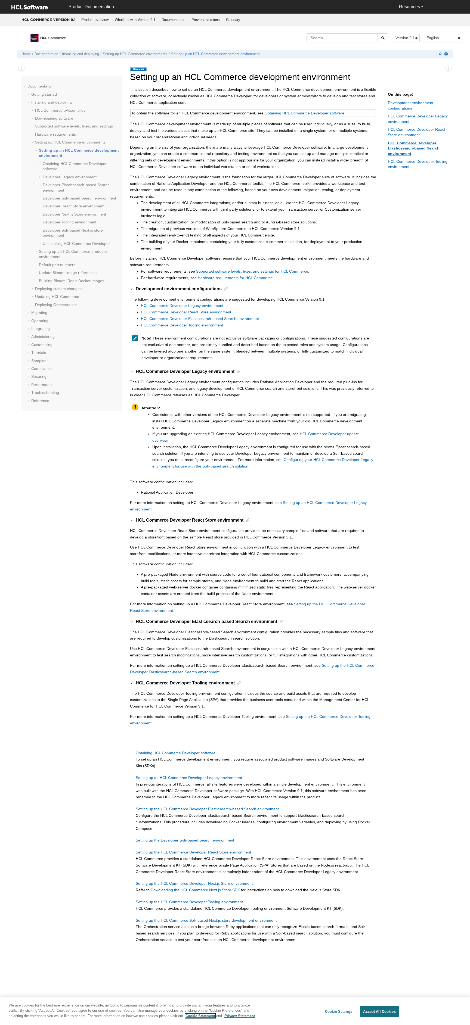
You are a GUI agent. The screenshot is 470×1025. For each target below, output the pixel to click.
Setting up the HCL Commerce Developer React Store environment (193, 852)
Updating (57, 296)
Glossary (233, 20)
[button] (25, 86)
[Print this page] (447, 54)
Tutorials (38, 352)
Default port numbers (57, 265)
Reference (40, 400)
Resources (409, 6)
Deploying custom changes (58, 288)
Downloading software (54, 118)
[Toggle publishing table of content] (21, 67)
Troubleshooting (45, 392)
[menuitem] (95, 19)
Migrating (39, 312)
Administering (43, 336)
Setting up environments (135, 54)
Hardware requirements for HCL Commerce (235, 278)
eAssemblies (60, 110)
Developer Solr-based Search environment (79, 198)
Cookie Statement (200, 1016)
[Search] (383, 37)
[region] (235, 1011)
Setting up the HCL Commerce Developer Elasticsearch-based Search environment (207, 809)
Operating (39, 321)
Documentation (173, 20)
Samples (38, 361)
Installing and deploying (80, 54)
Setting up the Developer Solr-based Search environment (185, 840)
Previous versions (205, 20)
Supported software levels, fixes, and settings (74, 126)
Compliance (41, 368)
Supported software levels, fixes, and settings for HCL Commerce (252, 271)
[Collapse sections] (441, 54)
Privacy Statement (239, 1016)
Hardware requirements (55, 134)
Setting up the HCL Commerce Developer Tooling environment (189, 902)
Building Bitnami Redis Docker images (71, 281)
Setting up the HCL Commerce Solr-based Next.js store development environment (206, 920)
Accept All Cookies (379, 1012)
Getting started (44, 94)
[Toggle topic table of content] (448, 67)
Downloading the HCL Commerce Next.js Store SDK (195, 890)
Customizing (41, 344)
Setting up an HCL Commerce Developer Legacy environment (189, 777)
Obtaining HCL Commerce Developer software (304, 113)
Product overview (95, 20)
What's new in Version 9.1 (135, 20)
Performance (42, 384)
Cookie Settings (338, 1012)
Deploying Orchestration (56, 305)
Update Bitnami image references (68, 272)
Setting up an (215, 54)
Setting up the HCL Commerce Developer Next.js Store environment (194, 883)
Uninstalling (76, 243)
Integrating (40, 328)
